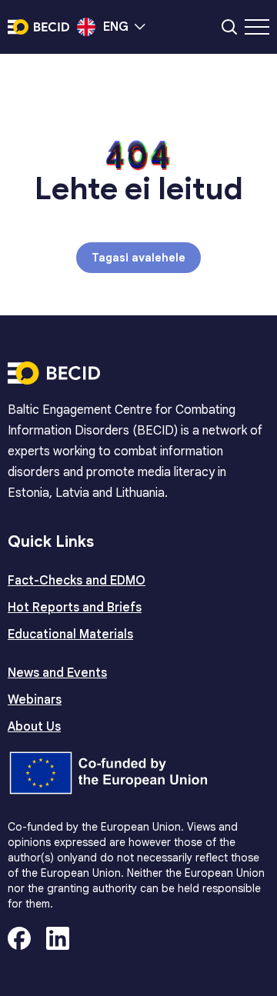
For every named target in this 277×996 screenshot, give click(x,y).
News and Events (57, 673)
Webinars (35, 700)
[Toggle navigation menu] (257, 27)
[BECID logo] (38, 27)
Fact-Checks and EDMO (76, 580)
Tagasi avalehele (138, 258)
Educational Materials (70, 634)
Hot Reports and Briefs (75, 607)
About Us (34, 727)
